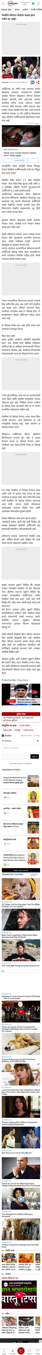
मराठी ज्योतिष (25, 725)
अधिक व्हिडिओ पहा (10, 1278)
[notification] (38, 3)
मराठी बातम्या (28, 730)
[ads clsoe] (40, 1341)
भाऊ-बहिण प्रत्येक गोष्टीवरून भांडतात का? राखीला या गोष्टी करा (9, 1267)
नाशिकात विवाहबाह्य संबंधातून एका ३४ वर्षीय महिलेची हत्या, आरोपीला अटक (9, 1330)
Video (8, 1273)
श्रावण (17, 9)
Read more (11, 701)
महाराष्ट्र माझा (6, 9)
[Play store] (33, 3)
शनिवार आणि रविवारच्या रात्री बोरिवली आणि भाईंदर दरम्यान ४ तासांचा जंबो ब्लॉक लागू (25, 1330)
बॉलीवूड (17, 730)
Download (7, 76)
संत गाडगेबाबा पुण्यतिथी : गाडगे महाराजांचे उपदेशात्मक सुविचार (18, 719)
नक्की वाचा (9, 1250)
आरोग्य (25, 9)
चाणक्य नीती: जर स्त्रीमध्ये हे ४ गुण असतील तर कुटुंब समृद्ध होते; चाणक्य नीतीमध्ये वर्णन (25, 1267)
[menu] (3, 3)
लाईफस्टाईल (7, 730)
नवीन (7, 1313)
